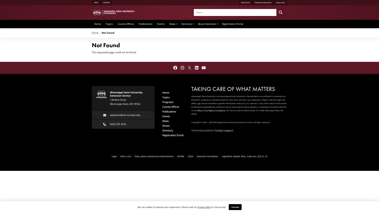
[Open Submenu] (177, 24)
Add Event (245, 2)
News (172, 24)
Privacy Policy (204, 207)
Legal (114, 156)
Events (161, 24)
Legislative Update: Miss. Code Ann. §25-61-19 (244, 156)
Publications (145, 24)
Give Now (280, 2)
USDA (190, 156)
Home (97, 24)
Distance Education (263, 2)
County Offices (126, 24)
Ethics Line (125, 156)
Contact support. (224, 130)
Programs (168, 102)
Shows (166, 125)
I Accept (235, 207)
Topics (109, 24)
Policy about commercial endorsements (154, 156)
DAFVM (106, 2)
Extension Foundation (207, 156)
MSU (96, 2)
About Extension (207, 24)
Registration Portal (232, 24)
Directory (186, 24)
